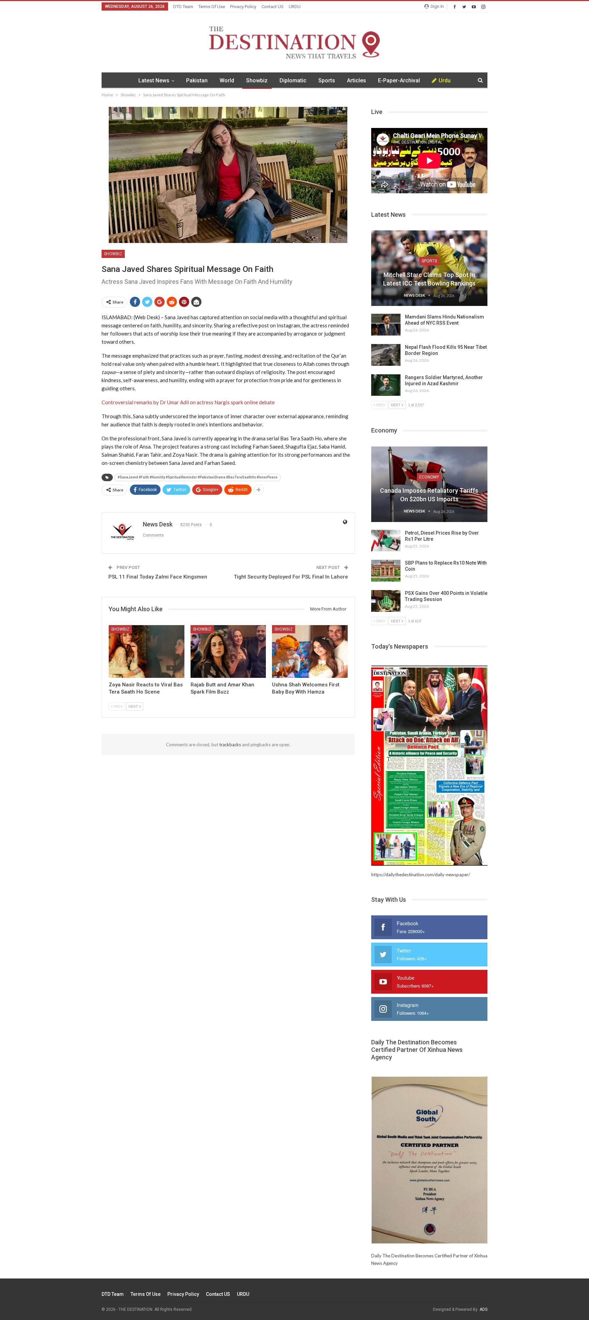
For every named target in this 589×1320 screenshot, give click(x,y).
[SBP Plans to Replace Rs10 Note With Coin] (386, 571)
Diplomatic (293, 80)
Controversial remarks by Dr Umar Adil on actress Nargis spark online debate (188, 402)
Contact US (272, 6)
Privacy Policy (243, 6)
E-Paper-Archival (399, 80)
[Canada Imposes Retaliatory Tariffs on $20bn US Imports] (429, 484)
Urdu (445, 80)
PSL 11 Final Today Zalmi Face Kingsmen (157, 577)
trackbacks (230, 744)
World (227, 80)
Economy (429, 477)
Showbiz (257, 80)
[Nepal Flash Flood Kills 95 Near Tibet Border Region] (386, 355)
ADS (483, 1309)
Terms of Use (211, 6)
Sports (326, 80)
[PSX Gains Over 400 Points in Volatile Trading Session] (386, 601)
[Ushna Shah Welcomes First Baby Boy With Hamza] (310, 651)
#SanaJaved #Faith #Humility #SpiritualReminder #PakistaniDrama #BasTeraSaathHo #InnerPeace (197, 477)
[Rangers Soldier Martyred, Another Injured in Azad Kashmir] (386, 385)
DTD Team (183, 6)
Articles (356, 80)
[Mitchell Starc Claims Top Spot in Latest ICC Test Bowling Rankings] (429, 268)
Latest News (153, 80)
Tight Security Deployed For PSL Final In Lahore (291, 577)
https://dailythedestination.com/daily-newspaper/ (420, 874)
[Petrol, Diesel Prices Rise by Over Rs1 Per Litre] (386, 541)
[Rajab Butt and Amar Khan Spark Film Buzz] (228, 651)
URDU (295, 6)
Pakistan (197, 80)
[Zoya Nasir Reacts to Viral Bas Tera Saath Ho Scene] (146, 651)
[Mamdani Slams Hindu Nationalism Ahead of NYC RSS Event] (386, 325)
